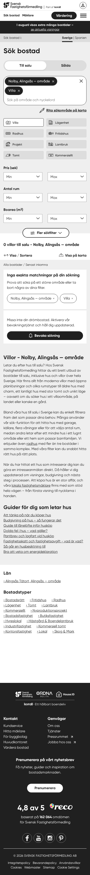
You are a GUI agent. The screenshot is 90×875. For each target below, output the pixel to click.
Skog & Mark (64, 631)
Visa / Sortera (21, 255)
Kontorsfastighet (18, 631)
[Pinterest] (61, 838)
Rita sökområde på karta (66, 110)
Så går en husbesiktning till (24, 546)
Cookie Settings (68, 867)
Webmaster (32, 867)
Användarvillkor (69, 863)
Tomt (32, 605)
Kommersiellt (15, 610)
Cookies (16, 867)
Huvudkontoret (15, 742)
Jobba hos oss (59, 742)
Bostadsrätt (14, 600)
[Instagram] (50, 838)
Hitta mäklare (14, 731)
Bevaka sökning (47, 335)
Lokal (43, 631)
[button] (83, 15)
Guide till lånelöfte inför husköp (27, 525)
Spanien (81, 37)
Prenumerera (45, 788)
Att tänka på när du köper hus (27, 515)
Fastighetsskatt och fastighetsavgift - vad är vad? (43, 541)
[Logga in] (83, 5)
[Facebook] (27, 838)
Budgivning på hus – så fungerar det (32, 520)
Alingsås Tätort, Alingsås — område (33, 581)
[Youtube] (38, 838)
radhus (31, 444)
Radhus (60, 600)
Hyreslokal (13, 621)
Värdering (64, 16)
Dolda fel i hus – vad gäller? (25, 531)
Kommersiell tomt (52, 626)
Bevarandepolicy (45, 863)
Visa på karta (76, 255)
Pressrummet (58, 737)
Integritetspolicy (19, 863)
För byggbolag (15, 737)
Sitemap (49, 867)
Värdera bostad (16, 747)
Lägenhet (13, 605)
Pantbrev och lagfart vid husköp (28, 536)
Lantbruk (50, 605)
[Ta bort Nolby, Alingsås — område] (52, 299)
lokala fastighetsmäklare (31, 485)
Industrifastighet (18, 626)
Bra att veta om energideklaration (30, 552)
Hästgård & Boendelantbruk (51, 621)
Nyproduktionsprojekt (50, 610)
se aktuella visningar (45, 29)
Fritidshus (39, 600)
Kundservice (12, 726)
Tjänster (54, 731)
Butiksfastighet (51, 616)
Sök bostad (11, 15)
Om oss (54, 726)
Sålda (66, 65)
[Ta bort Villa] (71, 299)
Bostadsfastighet (19, 616)
